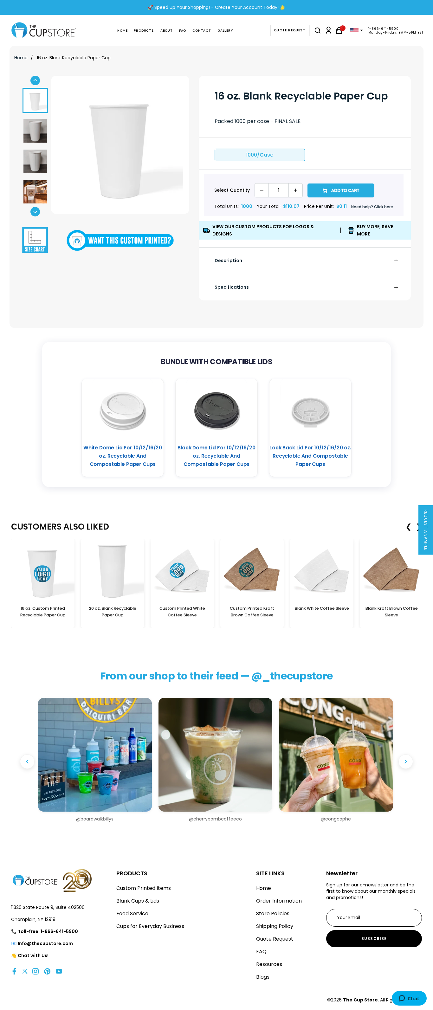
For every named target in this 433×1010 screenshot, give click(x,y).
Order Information (279, 900)
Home (122, 30)
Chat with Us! (33, 955)
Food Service (132, 913)
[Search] (317, 30)
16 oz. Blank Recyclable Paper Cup (74, 58)
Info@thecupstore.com (45, 943)
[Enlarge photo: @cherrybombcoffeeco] (215, 755)
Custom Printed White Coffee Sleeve (182, 612)
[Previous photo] (27, 761)
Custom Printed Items (143, 888)
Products (144, 30)
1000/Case (259, 154)
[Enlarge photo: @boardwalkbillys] (95, 755)
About (166, 30)
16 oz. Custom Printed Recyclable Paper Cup (43, 612)
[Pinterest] (47, 971)
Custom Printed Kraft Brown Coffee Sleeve (252, 612)
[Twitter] (25, 971)
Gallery (225, 30)
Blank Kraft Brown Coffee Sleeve (391, 612)
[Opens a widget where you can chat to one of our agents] (409, 999)
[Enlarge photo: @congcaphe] (336, 755)
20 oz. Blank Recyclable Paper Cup (112, 612)
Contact (201, 30)
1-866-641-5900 (383, 28)
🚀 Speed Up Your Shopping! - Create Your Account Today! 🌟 (216, 7)
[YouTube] (59, 971)
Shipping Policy (274, 926)
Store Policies (272, 913)
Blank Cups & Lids (137, 900)
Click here (383, 206)
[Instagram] (35, 971)
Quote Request (290, 30)
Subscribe (374, 938)
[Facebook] (14, 971)
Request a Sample (426, 530)
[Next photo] (405, 761)
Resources (269, 964)
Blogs (262, 977)
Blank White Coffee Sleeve (322, 608)
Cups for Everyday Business (150, 926)
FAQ (182, 30)
